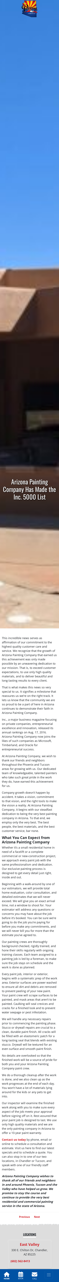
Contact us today (14, 1139)
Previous (24, 1217)
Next (37, 1217)
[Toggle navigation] (49, 1275)
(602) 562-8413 (20, 1261)
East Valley (29, 1244)
